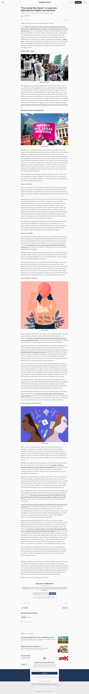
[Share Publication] (73, 2)
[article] (44, 640)
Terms (47, 684)
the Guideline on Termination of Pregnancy (33, 352)
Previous (26, 607)
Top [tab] (22, 633)
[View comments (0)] (25, 20)
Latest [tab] (25, 633)
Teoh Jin (41, 640)
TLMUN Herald (27, 15)
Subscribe (78, 2)
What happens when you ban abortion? (32, 110)
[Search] (70, 2)
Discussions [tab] (30, 633)
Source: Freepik (44, 330)
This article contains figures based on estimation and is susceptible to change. (38, 639)
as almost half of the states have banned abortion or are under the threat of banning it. (44, 105)
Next (64, 607)
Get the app (51, 688)
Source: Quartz (44, 443)
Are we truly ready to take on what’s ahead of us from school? (35, 648)
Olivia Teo (34, 649)
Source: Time (44, 146)
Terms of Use (50, 676)
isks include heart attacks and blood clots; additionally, (46, 495)
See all (23, 664)
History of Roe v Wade (27, 51)
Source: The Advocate (44, 82)
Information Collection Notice (44, 677)
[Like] (22, 20)
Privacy (44, 684)
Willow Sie (35, 640)
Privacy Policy (54, 677)
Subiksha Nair (41, 649)
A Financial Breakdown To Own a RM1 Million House (37, 637)
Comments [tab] (24, 617)
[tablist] (26, 617)
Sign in (85, 2)
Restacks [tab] (29, 617)
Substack (38, 691)
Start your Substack (41, 688)
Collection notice (53, 684)
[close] (57, 657)
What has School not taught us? (31, 646)
